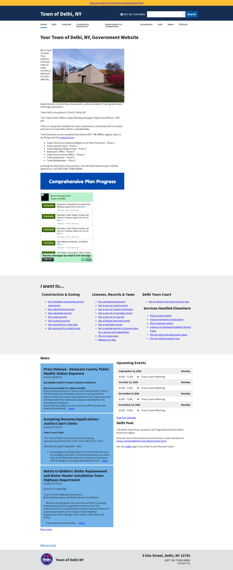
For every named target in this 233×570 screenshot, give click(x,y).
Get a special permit (59, 320)
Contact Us (184, 563)
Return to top (48, 545)
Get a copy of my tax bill (111, 316)
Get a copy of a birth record (113, 305)
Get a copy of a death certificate (115, 309)
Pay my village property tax (164, 338)
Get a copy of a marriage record (115, 313)
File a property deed (160, 315)
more (71, 408)
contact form (67, 137)
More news (46, 529)
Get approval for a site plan (63, 324)
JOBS (128, 446)
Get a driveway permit (60, 313)
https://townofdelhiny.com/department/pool (141, 440)
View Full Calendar (126, 417)
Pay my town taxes (108, 335)
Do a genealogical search (111, 301)
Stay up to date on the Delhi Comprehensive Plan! (116, 2)
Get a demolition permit (61, 309)
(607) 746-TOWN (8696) (177, 560)
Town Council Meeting (153, 376)
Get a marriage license (110, 324)
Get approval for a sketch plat (64, 328)
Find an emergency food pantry (167, 319)
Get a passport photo (161, 323)
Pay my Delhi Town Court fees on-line (169, 301)
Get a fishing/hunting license (114, 320)
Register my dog (107, 339)
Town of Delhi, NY (61, 13)
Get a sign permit (57, 316)
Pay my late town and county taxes (168, 334)
